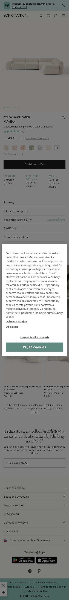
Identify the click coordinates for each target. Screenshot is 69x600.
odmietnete (13, 312)
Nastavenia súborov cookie (34, 337)
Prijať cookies (34, 347)
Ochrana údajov (16, 321)
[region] (34, 300)
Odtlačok (12, 326)
